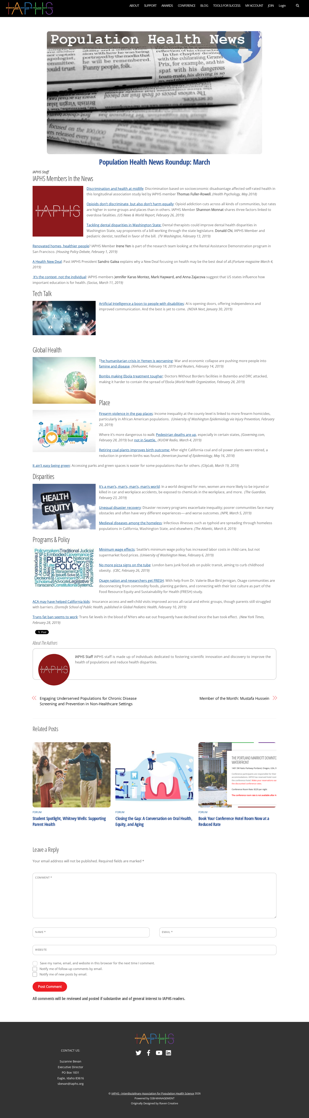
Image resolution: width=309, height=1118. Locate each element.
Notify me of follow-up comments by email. (71, 969)
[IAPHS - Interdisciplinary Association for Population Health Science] (29, 8)
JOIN (271, 5)
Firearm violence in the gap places (126, 413)
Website (41, 949)
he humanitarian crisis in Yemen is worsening (137, 361)
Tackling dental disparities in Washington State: (124, 225)
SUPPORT (150, 5)
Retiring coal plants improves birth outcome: (134, 450)
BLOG (204, 5)
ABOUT (134, 5)
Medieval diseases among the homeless (130, 523)
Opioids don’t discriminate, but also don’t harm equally (130, 204)
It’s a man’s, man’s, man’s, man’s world (129, 486)
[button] (294, 5)
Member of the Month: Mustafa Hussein (234, 698)
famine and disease (114, 366)
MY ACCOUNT (254, 5)
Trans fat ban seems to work (55, 617)
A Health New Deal (47, 261)
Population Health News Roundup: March (154, 162)
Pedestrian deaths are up (176, 434)
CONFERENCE (186, 5)
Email (167, 932)
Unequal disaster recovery (120, 507)
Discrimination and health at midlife (115, 188)
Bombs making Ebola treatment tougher (131, 376)
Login (282, 5)
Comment (43, 877)
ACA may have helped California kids (61, 601)
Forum (37, 812)
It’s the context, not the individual (59, 277)
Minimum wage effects (117, 549)
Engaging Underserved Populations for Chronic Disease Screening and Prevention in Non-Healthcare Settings (88, 701)
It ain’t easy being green (51, 465)
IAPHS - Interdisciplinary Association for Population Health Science (152, 1093)
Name (40, 932)
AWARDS (167, 5)
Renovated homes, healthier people (61, 246)
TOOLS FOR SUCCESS (226, 5)
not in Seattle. (145, 440)
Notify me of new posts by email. (63, 974)
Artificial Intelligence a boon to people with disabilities (141, 303)
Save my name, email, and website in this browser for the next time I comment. (97, 963)
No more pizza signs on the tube (125, 565)
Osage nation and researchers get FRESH (131, 580)
